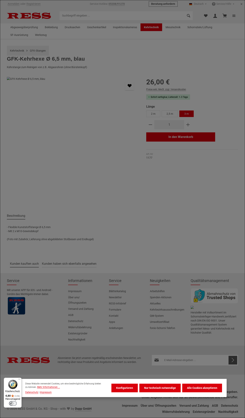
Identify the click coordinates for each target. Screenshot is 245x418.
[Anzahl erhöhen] (188, 124)
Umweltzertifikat (159, 321)
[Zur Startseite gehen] (29, 16)
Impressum (75, 291)
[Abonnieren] (233, 360)
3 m (186, 113)
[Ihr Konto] (215, 16)
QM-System (157, 315)
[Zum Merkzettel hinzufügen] (129, 86)
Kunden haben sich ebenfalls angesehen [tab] (69, 263)
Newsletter (115, 297)
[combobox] (122, 15)
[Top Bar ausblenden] (241, 4)
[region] (72, 143)
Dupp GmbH (83, 409)
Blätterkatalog (117, 291)
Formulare (115, 309)
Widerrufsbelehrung (79, 327)
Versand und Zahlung (81, 308)
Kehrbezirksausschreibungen (167, 309)
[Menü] (19, 380)
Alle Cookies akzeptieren (202, 387)
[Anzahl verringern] (150, 124)
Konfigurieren (124, 387)
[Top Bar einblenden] (233, 16)
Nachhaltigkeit (76, 339)
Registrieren (33, 4)
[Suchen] (189, 15)
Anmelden (14, 4)
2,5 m (170, 113)
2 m (153, 113)
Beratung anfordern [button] (163, 4)
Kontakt (113, 315)
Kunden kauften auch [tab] (24, 263)
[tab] (16, 216)
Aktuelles (155, 303)
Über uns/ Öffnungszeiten (77, 300)
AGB (71, 315)
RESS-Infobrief (117, 303)
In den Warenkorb (180, 137)
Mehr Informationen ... (48, 387)
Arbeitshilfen (157, 291)
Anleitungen (116, 328)
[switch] (13, 403)
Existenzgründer (77, 333)
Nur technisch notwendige (160, 387)
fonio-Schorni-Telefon (162, 328)
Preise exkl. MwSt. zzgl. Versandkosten (166, 89)
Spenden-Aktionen (161, 297)
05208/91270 (117, 4)
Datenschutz (75, 321)
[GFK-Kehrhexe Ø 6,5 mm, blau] (72, 143)
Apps (112, 321)
